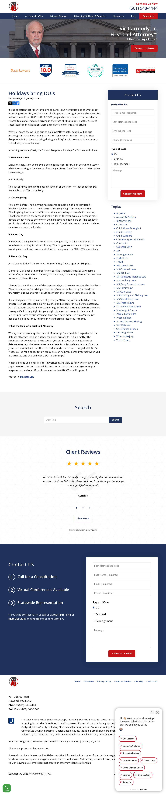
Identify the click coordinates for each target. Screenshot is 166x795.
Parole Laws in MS (126, 313)
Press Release (124, 317)
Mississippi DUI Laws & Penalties (90, 16)
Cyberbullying (124, 246)
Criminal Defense (58, 16)
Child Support (124, 235)
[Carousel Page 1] (76, 508)
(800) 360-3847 (30, 709)
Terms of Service (122, 681)
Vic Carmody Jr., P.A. (40, 773)
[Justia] (11, 721)
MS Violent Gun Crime (128, 306)
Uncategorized (124, 332)
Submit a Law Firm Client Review (83, 530)
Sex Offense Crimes (127, 328)
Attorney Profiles (34, 16)
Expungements (124, 254)
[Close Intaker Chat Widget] (157, 712)
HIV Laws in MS (124, 265)
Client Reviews (83, 451)
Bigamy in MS (123, 220)
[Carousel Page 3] (89, 508)
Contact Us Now (147, 3)
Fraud (119, 261)
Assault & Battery (126, 217)
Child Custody (124, 232)
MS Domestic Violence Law (131, 276)
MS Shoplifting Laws (127, 299)
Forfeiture (122, 258)
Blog (133, 16)
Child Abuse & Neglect (128, 228)
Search (115, 419)
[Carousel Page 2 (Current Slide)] (83, 508)
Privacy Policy (104, 681)
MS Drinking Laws (126, 280)
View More (83, 518)
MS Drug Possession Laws (130, 284)
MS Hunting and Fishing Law (132, 295)
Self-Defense (123, 325)
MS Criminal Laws (126, 269)
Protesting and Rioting (129, 321)
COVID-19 (121, 224)
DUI (118, 250)
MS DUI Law (27, 376)
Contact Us (148, 16)
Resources (118, 16)
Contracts (121, 243)
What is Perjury (124, 336)
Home (15, 16)
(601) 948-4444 (143, 8)
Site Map (138, 681)
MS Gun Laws (123, 291)
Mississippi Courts (126, 310)
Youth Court (123, 340)
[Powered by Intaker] (144, 789)
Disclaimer (89, 681)
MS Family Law (124, 287)
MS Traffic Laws (125, 302)
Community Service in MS (130, 239)
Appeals (120, 213)
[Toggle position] (152, 712)
